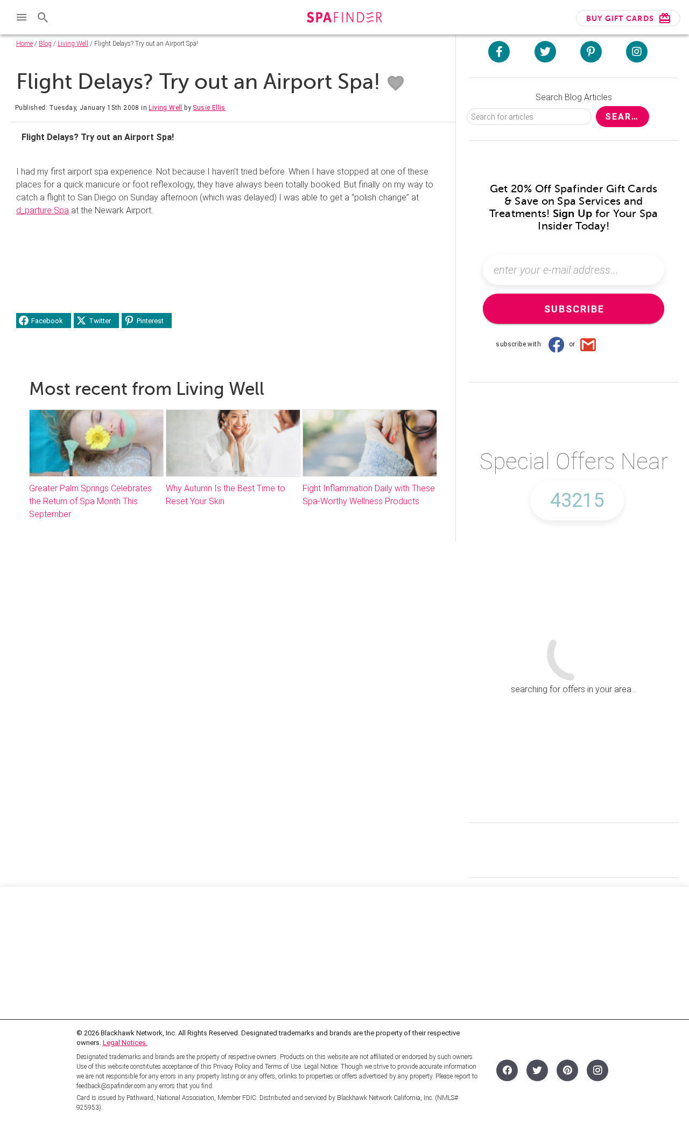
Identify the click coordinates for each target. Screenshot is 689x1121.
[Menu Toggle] (21, 17)
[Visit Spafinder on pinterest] (591, 51)
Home (24, 43)
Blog (45, 43)
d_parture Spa (42, 210)
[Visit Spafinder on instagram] (637, 51)
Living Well (73, 43)
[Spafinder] (344, 18)
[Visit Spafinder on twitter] (545, 51)
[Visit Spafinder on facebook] (499, 51)
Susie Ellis (209, 108)
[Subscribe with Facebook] (556, 344)
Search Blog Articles (574, 97)
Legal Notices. (125, 1043)
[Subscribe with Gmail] (588, 344)
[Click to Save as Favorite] (395, 83)
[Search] (43, 17)
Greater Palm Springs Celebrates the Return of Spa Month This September (90, 501)
